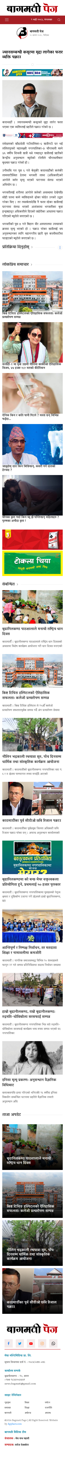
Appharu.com (15, 1424)
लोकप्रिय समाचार (15, 265)
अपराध (48, 1413)
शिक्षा (27, 1408)
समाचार (8, 1408)
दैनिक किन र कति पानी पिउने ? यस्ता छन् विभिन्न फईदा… (30, 417)
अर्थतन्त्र (28, 1413)
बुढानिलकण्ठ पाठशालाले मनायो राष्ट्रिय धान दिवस (32, 632)
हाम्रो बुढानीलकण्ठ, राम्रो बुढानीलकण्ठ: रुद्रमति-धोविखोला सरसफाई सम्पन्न (28, 1015)
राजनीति (48, 1408)
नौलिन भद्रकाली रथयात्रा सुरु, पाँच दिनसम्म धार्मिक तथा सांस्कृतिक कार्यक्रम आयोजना (31, 760)
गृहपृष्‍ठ (8, 1402)
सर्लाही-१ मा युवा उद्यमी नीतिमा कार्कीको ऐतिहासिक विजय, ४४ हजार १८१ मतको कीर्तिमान (31, 366)
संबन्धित (8, 584)
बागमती (8, 1413)
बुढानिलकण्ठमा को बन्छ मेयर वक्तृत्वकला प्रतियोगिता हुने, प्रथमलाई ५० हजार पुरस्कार (31, 882)
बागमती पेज (37, 32)
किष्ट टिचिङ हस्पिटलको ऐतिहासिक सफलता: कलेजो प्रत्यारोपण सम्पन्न (32, 315)
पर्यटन (47, 1402)
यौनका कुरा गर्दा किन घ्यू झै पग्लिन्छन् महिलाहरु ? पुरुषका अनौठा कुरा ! (30, 519)
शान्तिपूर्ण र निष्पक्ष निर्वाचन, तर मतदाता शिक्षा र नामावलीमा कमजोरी (29, 951)
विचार (27, 1402)
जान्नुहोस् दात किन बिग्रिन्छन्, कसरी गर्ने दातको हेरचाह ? (28, 468)
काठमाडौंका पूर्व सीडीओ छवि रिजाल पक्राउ (31, 820)
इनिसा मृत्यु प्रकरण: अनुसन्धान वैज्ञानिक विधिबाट (29, 1083)
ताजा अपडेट (11, 1115)
